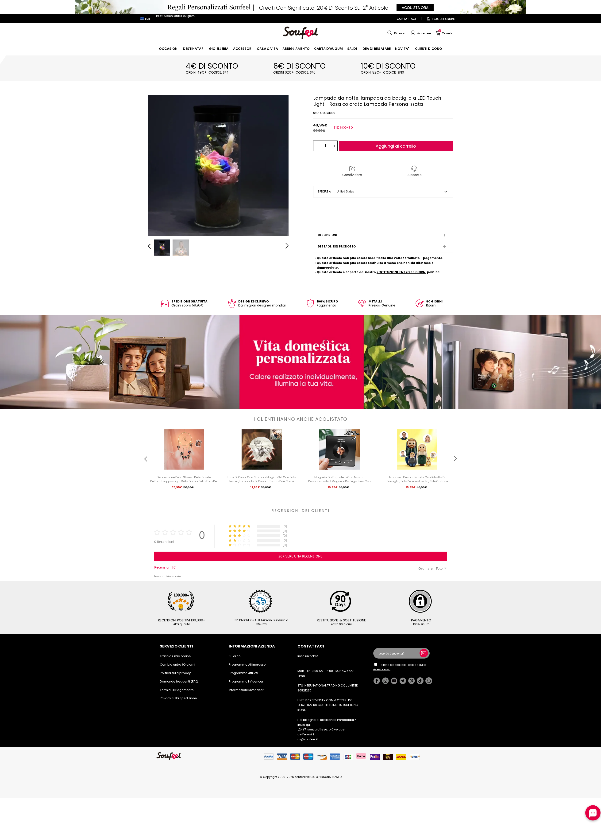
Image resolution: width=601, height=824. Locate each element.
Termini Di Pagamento (177, 690)
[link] (168, 48)
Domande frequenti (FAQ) (180, 681)
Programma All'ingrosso (247, 664)
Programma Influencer (246, 681)
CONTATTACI (406, 19)
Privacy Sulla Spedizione (178, 698)
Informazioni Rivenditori (246, 690)
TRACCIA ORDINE (443, 19)
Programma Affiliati (243, 673)
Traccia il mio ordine (175, 656)
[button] (395, 33)
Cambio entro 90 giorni (177, 664)
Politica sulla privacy (175, 673)
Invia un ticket (307, 656)
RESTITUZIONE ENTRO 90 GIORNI (401, 272)
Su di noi (235, 656)
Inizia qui (304, 724)
